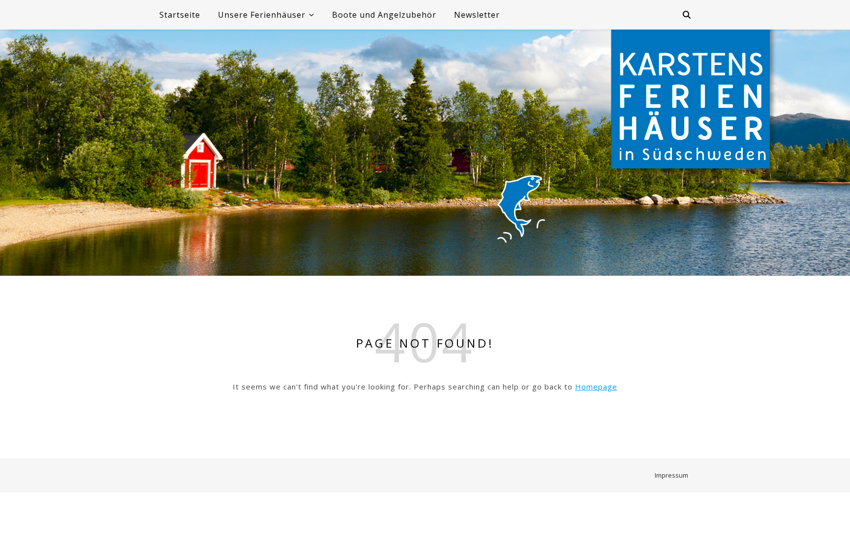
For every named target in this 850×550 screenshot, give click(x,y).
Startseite (179, 14)
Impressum (671, 475)
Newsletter (477, 14)
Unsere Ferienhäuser (261, 14)
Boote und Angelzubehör (384, 14)
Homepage (596, 386)
